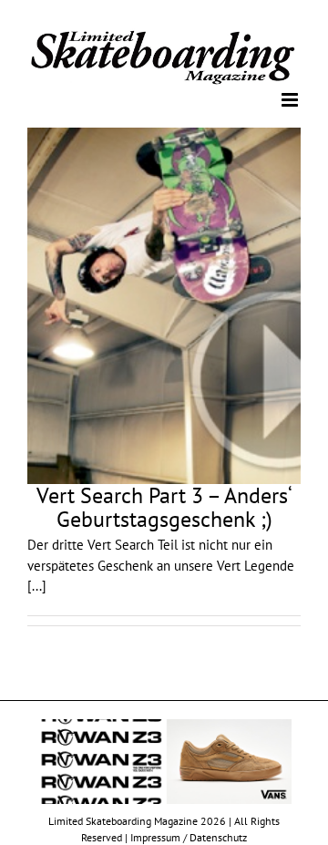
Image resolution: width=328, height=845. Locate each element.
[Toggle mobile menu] (291, 98)
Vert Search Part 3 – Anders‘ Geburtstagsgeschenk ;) (164, 506)
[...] (36, 584)
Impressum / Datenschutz (188, 836)
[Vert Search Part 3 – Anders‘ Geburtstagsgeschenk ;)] (164, 304)
